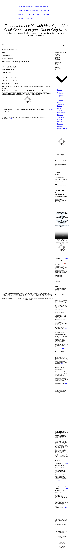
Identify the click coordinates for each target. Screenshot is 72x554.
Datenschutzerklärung (26, 18)
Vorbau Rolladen (61, 99)
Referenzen (36, 14)
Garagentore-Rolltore (25, 6)
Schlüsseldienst (45, 10)
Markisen (46, 6)
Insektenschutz (23, 10)
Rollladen (30, 2)
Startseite (21, 2)
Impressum (45, 14)
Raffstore (38, 6)
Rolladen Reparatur (61, 96)
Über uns (21, 14)
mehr (11, 118)
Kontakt (28, 14)
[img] (7, 10)
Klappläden (34, 10)
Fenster (38, 2)
